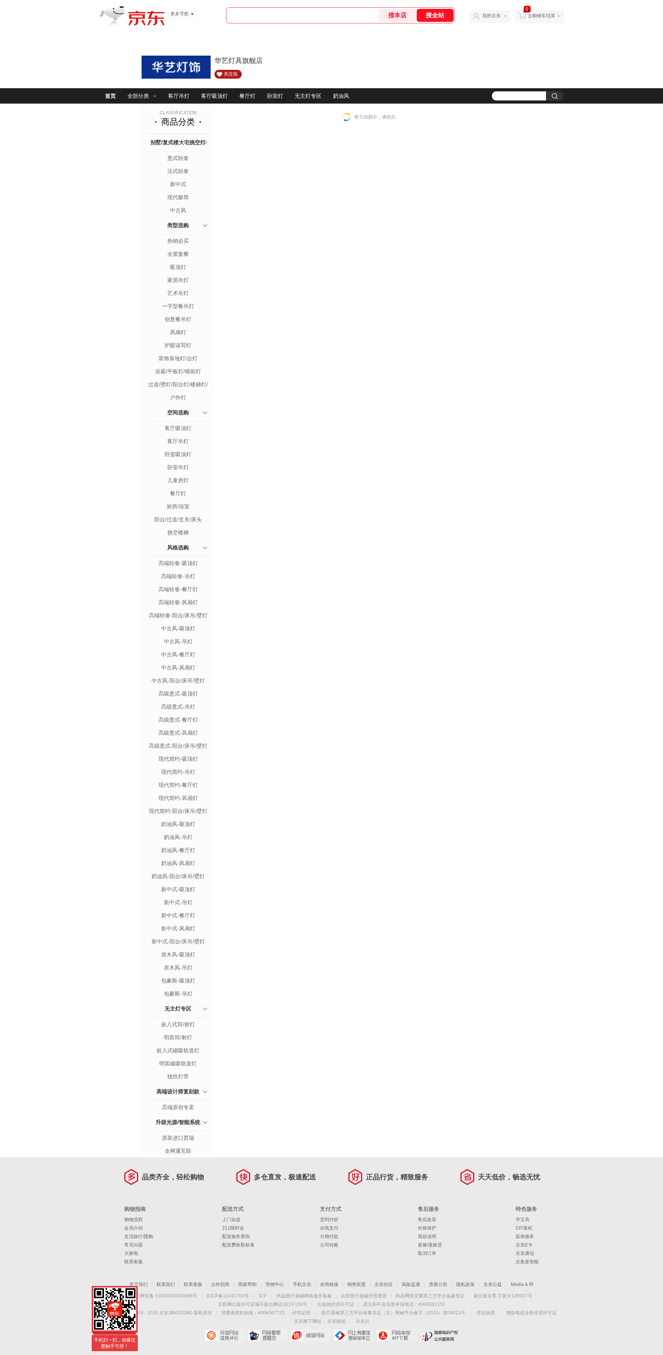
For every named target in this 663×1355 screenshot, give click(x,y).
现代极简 (178, 197)
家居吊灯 (178, 280)
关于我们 (138, 1284)
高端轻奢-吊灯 (178, 576)
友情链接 (329, 1284)
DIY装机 (524, 1228)
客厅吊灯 (179, 96)
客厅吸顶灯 (214, 96)
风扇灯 (178, 332)
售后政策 (427, 1219)
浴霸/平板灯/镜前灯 (178, 371)
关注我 (230, 74)
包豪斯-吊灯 (178, 994)
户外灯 (178, 397)
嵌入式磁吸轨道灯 (178, 1050)
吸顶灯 (178, 267)
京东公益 (492, 1284)
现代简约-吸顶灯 (178, 759)
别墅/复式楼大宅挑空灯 (178, 142)
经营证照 (301, 1312)
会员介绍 (133, 1228)
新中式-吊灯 (178, 902)
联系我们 (166, 1284)
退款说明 (427, 1236)
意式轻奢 (178, 158)
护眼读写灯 (178, 345)
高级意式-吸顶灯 (178, 694)
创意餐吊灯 (178, 319)
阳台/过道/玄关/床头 (178, 519)
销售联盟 (356, 1284)
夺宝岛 (522, 1219)
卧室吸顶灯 (178, 454)
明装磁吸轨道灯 (178, 1063)
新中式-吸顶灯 (178, 889)
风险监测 (411, 1284)
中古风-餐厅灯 (178, 654)
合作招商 (220, 1284)
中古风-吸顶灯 (178, 628)
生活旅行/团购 (138, 1236)
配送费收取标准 (238, 1245)
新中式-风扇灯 (178, 928)
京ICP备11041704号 (227, 1296)
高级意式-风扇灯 (178, 733)
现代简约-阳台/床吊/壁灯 (178, 811)
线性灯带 (178, 1076)
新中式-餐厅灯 (178, 915)
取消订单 (427, 1253)
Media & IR (522, 1284)
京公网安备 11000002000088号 (164, 1296)
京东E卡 (524, 1245)
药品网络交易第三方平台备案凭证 (430, 1296)
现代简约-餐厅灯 (178, 785)
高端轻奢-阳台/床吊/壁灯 (178, 615)
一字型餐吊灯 (178, 306)
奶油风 (341, 96)
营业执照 (486, 1312)
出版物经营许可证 (335, 1304)
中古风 (178, 210)
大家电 (131, 1253)
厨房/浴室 (178, 506)
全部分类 (138, 96)
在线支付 (329, 1228)
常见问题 (133, 1245)
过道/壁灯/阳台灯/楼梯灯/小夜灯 (178, 385)
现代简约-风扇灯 (178, 798)
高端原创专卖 (178, 1107)
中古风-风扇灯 (178, 667)
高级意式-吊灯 (178, 707)
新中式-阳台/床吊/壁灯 (178, 941)
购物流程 (133, 1219)
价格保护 (427, 1228)
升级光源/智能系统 (178, 1122)
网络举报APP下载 (396, 1335)
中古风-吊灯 (178, 641)
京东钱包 (336, 1321)
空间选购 (178, 412)
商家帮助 (247, 1284)
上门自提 (231, 1219)
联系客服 (133, 1261)
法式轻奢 (178, 171)
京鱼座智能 (527, 1261)
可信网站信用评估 (224, 1335)
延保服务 (525, 1236)
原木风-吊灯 (178, 967)
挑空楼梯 (178, 532)
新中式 (178, 184)
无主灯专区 (308, 96)
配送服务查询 (236, 1236)
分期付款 (329, 1236)
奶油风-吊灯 (178, 837)
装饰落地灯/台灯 (178, 358)
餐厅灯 (247, 96)
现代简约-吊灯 (178, 772)
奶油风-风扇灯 (178, 863)
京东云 (362, 1321)
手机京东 (302, 1284)
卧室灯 (275, 96)
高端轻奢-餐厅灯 (178, 589)
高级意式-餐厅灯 (178, 720)
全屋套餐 (178, 254)
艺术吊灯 (178, 293)
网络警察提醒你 (267, 1335)
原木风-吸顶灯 (178, 954)
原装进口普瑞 (178, 1138)
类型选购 (178, 225)
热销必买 (178, 241)
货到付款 (329, 1219)
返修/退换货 (430, 1245)
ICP (263, 1296)
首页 (110, 96)
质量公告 (438, 1284)
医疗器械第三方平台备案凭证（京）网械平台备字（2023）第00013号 (393, 1312)
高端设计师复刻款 (178, 1091)
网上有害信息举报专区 (353, 1335)
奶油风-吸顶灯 (178, 824)
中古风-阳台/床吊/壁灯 (178, 681)
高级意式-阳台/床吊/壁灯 (178, 746)
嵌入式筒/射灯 (178, 1024)
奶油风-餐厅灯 (178, 850)
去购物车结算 (541, 15)
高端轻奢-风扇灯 (178, 602)
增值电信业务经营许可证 (531, 1312)
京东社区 (383, 1284)
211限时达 (233, 1228)
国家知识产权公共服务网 (439, 1335)
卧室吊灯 (178, 467)
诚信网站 (310, 1335)
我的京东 (491, 15)
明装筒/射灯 (178, 1037)
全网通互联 (178, 1151)
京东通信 (525, 1253)
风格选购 (178, 547)
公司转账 (329, 1245)
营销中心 (275, 1284)
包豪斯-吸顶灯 (178, 981)
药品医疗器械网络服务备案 (304, 1296)
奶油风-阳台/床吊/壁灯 (178, 876)
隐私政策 (465, 1284)
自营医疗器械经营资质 (364, 1296)
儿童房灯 (178, 480)
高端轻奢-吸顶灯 (178, 563)
